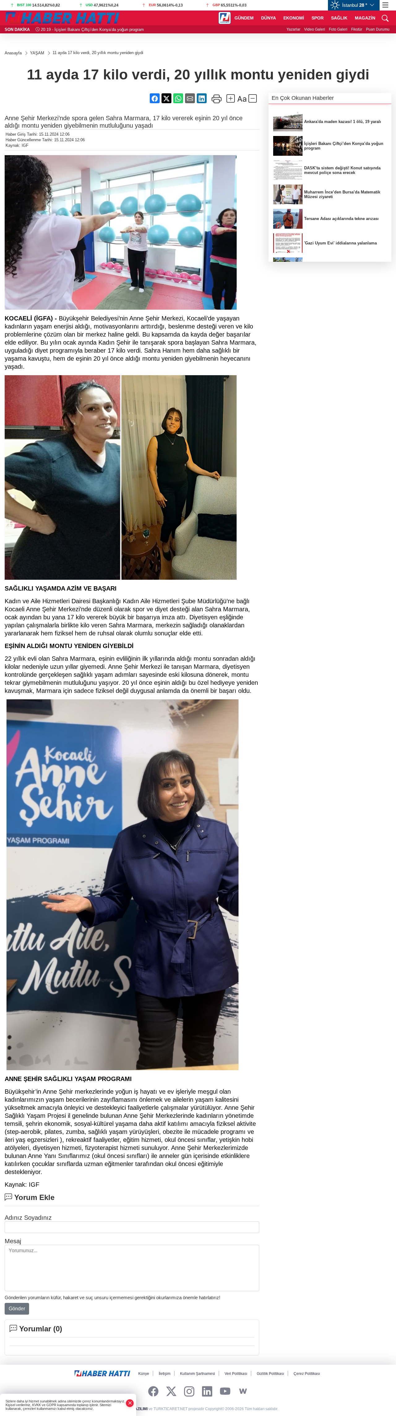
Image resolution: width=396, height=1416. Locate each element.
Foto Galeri (338, 29)
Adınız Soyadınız (28, 1217)
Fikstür (356, 29)
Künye (143, 1373)
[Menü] (385, 5)
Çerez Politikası (307, 1373)
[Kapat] (130, 1403)
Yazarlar (293, 29)
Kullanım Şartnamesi (197, 1373)
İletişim (164, 1373)
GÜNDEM (244, 17)
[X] (171, 1391)
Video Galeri (314, 29)
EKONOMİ (293, 17)
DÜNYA (268, 17)
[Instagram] (189, 1391)
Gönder (17, 1308)
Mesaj (13, 1241)
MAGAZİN (365, 17)
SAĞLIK (339, 17)
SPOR (318, 17)
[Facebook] (153, 1391)
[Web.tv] (243, 1391)
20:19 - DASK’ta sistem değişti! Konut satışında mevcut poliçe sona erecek (108, 29)
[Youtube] (225, 1391)
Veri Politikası (236, 1373)
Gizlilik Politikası (270, 1373)
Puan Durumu (378, 29)
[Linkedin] (207, 1391)
